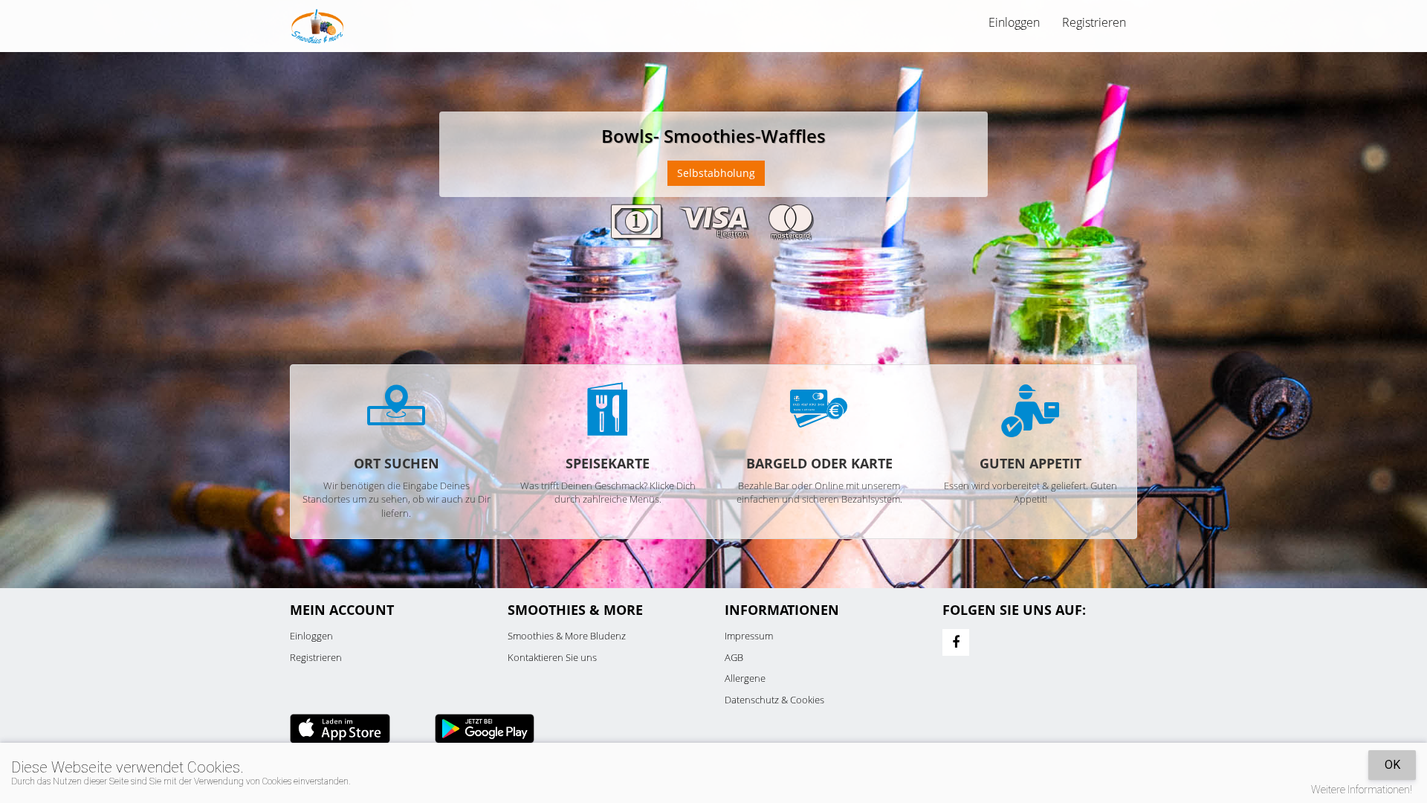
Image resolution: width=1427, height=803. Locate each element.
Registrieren (1094, 22)
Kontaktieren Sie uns (552, 657)
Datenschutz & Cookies (774, 699)
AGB (734, 657)
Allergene (745, 678)
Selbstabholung (716, 173)
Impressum (749, 635)
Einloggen (311, 635)
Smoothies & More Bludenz (567, 635)
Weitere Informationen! (1361, 790)
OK (1392, 765)
